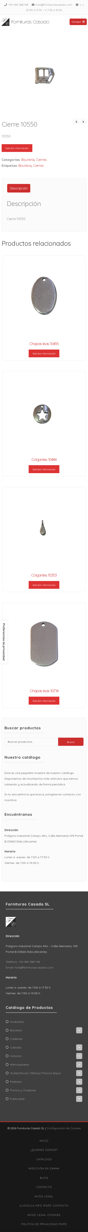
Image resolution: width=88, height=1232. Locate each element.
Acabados (17, 1022)
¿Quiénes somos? (44, 1149)
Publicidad (17, 1099)
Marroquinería (19, 1064)
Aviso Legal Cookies (44, 1215)
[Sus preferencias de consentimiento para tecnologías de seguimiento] (4, 642)
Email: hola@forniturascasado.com (29, 967)
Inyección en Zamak (44, 1168)
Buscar (71, 742)
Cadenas (16, 1039)
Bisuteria (25, 166)
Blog (44, 1177)
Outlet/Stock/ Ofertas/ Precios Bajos (35, 1073)
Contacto (44, 1187)
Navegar (76, 21)
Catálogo (44, 1159)
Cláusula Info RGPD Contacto (44, 1205)
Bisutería (27, 160)
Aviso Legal (44, 1196)
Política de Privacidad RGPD (44, 1224)
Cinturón (15, 1056)
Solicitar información (17, 148)
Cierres (41, 160)
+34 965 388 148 (18, 4)
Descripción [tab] (19, 188)
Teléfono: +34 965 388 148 (23, 962)
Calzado (15, 1047)
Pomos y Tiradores (23, 1090)
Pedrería (15, 1082)
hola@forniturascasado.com (54, 4)
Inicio (44, 1140)
